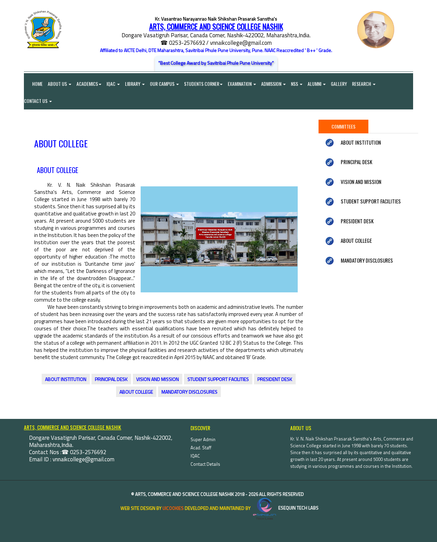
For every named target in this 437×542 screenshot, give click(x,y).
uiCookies (173, 507)
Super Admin (203, 439)
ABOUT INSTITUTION (65, 379)
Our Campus (162, 83)
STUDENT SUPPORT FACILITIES (218, 379)
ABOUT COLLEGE (136, 391)
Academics (87, 83)
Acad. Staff (201, 447)
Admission (271, 83)
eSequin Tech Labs (298, 507)
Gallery (339, 83)
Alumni (315, 83)
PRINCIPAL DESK (111, 379)
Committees (343, 126)
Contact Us (36, 100)
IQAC (111, 83)
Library (133, 83)
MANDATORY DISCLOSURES (189, 391)
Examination (240, 83)
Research (362, 83)
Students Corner (201, 83)
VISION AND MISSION (157, 379)
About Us (58, 83)
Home (33, 83)
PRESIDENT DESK (274, 379)
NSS (295, 83)
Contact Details (205, 464)
